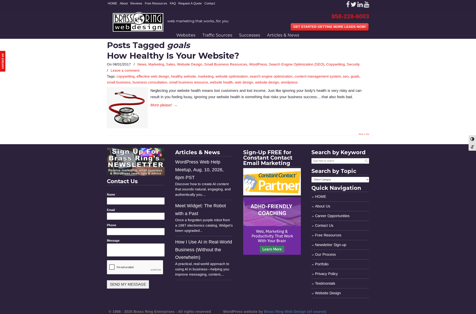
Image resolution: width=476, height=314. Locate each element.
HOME (112, 3)
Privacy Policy (326, 274)
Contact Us (324, 225)
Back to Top (364, 134)
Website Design (189, 64)
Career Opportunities (332, 216)
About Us (322, 206)
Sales (170, 64)
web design (244, 82)
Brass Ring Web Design (138, 22)
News (142, 64)
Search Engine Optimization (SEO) (296, 64)
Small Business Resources (225, 64)
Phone (111, 225)
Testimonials (325, 283)
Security (353, 64)
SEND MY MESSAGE (128, 284)
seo (346, 76)
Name (112, 194)
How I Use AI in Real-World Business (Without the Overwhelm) (203, 249)
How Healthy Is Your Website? (173, 55)
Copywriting (335, 64)
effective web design (152, 76)
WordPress (258, 64)
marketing (206, 76)
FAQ (173, 3)
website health (221, 82)
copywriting (126, 76)
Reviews (136, 3)
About (124, 3)
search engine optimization (271, 76)
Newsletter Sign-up (330, 245)
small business (119, 82)
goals (355, 76)
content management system (318, 76)
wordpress (289, 82)
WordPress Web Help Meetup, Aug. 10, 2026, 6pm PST (199, 169)
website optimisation (232, 76)
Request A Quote (190, 3)
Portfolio (322, 264)
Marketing (156, 64)
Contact (209, 3)
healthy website (183, 76)
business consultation (150, 82)
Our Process (325, 254)
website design (267, 82)
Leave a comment (125, 70)
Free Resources (156, 3)
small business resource (188, 82)
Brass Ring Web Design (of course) (295, 312)
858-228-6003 (350, 16)
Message (113, 240)
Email (112, 210)
